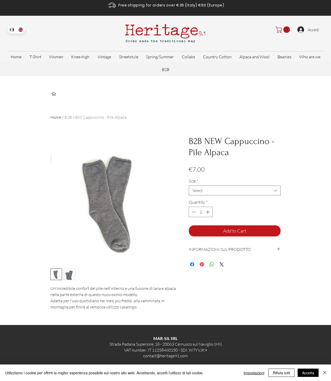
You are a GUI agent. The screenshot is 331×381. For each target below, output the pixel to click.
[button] (283, 29)
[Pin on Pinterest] (202, 264)
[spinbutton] (201, 212)
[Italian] (11, 30)
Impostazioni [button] (254, 372)
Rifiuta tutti (281, 372)
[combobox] (235, 190)
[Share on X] (222, 264)
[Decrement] (193, 212)
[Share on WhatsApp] (212, 264)
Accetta (308, 372)
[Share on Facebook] (192, 264)
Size (193, 181)
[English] (20, 30)
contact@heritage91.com (165, 355)
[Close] (325, 373)
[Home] (53, 94)
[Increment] (208, 212)
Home (55, 117)
